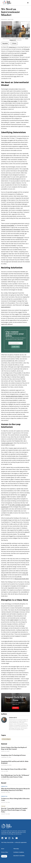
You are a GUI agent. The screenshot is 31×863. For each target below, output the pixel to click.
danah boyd (12, 47)
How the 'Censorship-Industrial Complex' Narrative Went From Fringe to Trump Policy (14, 810)
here (15, 76)
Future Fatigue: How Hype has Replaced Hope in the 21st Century (14, 748)
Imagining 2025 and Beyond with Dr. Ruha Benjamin (14, 762)
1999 (3, 659)
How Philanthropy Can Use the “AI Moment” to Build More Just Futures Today (15, 776)
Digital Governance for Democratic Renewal (14, 59)
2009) (12, 620)
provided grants (5, 65)
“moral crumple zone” (7, 443)
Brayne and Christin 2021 (21, 578)
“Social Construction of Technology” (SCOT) (13, 229)
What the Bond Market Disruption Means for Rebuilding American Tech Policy (15, 789)
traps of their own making (10, 101)
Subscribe (15, 346)
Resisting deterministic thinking (14, 396)
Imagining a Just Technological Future (13, 755)
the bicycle (20, 237)
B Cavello (26, 49)
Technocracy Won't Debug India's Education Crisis (15, 799)
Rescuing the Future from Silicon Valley (14, 769)
